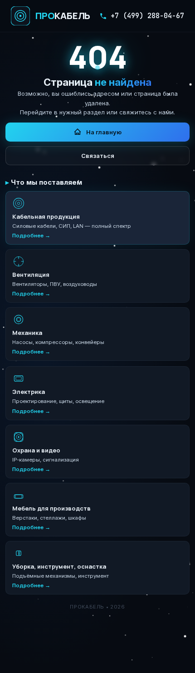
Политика (162, 661)
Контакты (126, 661)
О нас (59, 661)
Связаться (97, 155)
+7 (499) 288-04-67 (147, 15)
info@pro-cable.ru (130, 646)
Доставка (90, 661)
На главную (104, 132)
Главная (31, 661)
